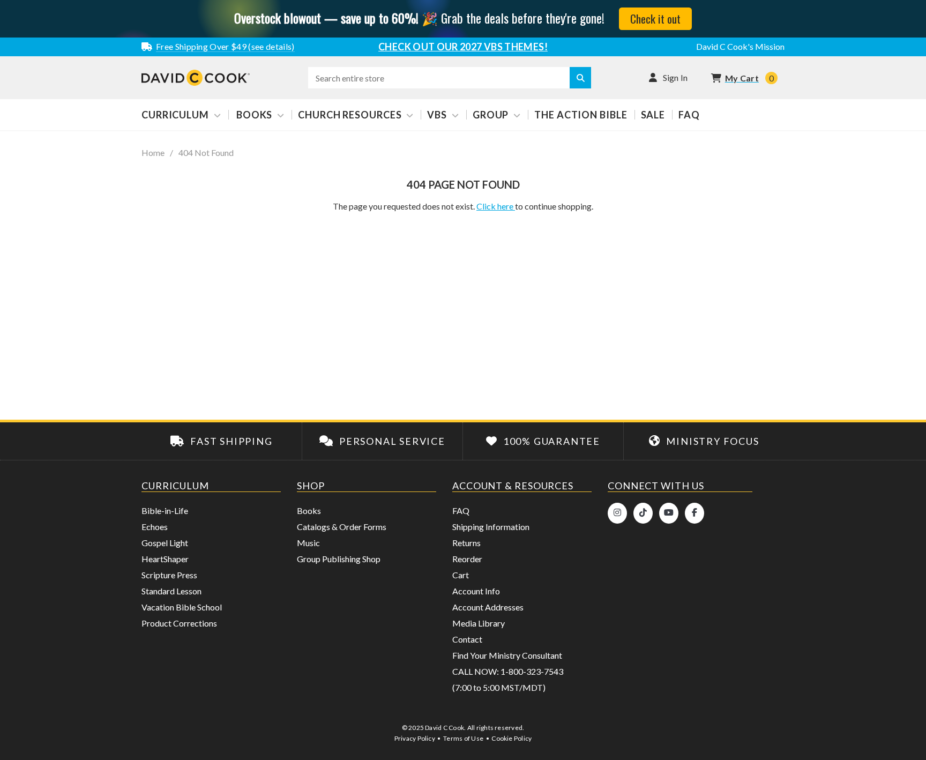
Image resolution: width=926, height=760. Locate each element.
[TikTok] (643, 513)
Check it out (655, 18)
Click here (495, 206)
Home (153, 153)
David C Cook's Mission (740, 46)
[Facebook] (694, 513)
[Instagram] (617, 513)
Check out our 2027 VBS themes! (463, 47)
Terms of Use (463, 738)
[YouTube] (668, 513)
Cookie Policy (511, 738)
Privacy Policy (414, 738)
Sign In (675, 77)
